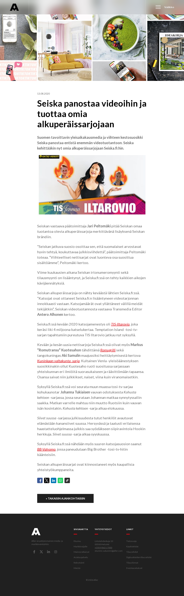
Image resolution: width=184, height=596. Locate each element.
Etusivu (77, 541)
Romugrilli (108, 350)
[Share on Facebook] (40, 480)
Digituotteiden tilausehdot (138, 557)
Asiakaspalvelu (81, 557)
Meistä (77, 568)
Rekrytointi (79, 562)
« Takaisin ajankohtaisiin (65, 498)
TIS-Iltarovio (120, 324)
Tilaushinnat (132, 562)
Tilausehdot (132, 552)
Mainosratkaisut (81, 552)
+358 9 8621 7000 (103, 547)
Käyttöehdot (132, 546)
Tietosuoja (131, 541)
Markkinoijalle (80, 546)
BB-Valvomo (46, 449)
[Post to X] (46, 480)
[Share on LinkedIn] (53, 480)
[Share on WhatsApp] (60, 480)
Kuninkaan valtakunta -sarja (58, 361)
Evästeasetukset (134, 568)
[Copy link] (67, 480)
